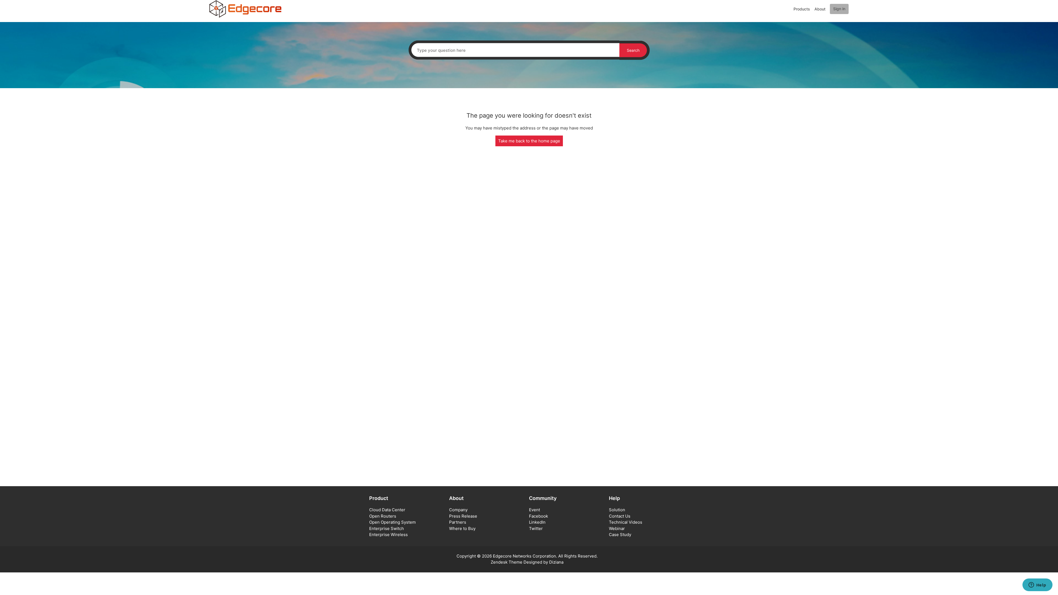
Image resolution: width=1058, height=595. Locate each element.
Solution (617, 509)
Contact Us (619, 516)
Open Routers (382, 516)
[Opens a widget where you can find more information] (1037, 585)
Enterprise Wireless (388, 534)
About (819, 9)
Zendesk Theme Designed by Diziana (527, 562)
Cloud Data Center (387, 509)
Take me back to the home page (529, 141)
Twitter (536, 528)
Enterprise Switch (386, 528)
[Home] (245, 8)
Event (534, 509)
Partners (457, 522)
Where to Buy (462, 528)
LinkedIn (537, 522)
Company (458, 509)
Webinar (617, 528)
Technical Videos (625, 522)
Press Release (463, 516)
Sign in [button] (839, 8)
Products (802, 9)
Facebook (538, 516)
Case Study (620, 534)
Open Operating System (392, 522)
